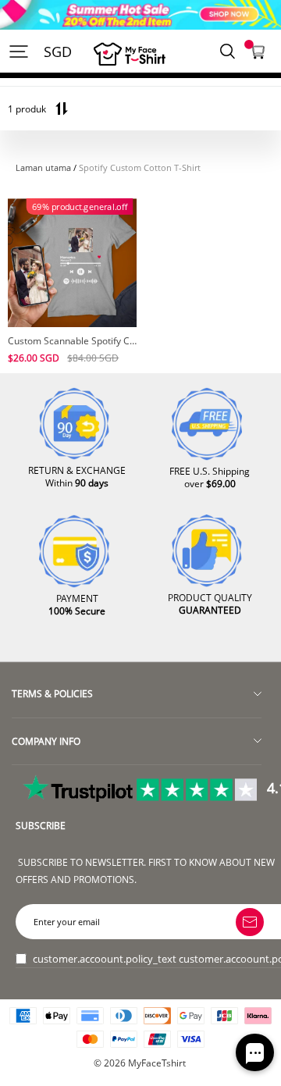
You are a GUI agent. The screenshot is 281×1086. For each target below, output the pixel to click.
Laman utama (43, 167)
